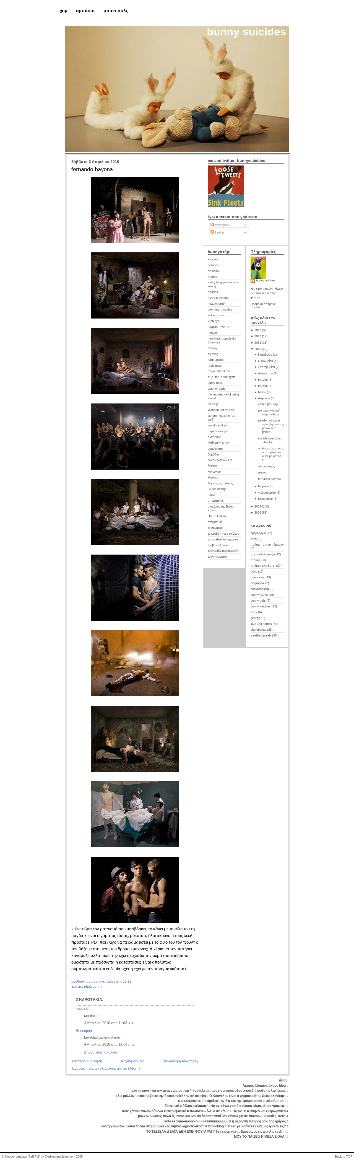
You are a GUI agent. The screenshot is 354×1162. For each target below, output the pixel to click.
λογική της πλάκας (220, 483)
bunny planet (259, 594)
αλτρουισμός (266, 466)
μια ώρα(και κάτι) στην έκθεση (269, 412)
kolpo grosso (216, 315)
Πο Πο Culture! (218, 516)
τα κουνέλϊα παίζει (263, 554)
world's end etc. (218, 425)
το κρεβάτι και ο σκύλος (223, 533)
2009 (257, 506)
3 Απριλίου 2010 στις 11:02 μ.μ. (109, 1023)
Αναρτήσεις (221, 225)
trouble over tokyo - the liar (270, 440)
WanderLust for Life (221, 410)
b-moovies (258, 577)
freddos (213, 292)
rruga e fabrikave (219, 371)
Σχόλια (219, 232)
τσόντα (255, 560)
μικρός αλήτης (217, 489)
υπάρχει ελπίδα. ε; (263, 565)
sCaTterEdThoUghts (222, 377)
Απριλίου (264, 398)
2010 (257, 349)
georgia (256, 618)
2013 (257, 330)
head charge (216, 303)
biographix (257, 583)
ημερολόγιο (258, 533)
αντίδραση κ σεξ (218, 442)
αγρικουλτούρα (218, 431)
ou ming (213, 354)
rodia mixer (215, 365)
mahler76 (83, 1009)
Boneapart (84, 1031)
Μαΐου (262, 392)
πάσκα (262, 472)
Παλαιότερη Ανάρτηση (180, 1061)
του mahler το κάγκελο (223, 539)
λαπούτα (213, 477)
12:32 (127, 982)
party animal (216, 359)
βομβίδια (213, 454)
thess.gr (213, 404)
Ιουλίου (263, 379)
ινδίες (254, 538)
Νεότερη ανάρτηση (87, 1061)
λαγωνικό (214, 471)
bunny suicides (246, 32)
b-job (254, 571)
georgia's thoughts (220, 309)
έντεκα (212, 465)
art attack (214, 271)
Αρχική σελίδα (132, 1061)
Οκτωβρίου (265, 361)
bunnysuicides (265, 280)
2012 (257, 336)
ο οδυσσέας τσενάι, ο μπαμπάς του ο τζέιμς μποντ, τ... (271, 454)
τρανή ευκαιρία (217, 556)
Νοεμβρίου (265, 354)
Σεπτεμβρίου (266, 367)
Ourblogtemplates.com (60, 1156)
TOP (349, 1156)
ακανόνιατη (215, 448)
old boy (212, 348)
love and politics (261, 623)
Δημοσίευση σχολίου (100, 1052)
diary (254, 612)
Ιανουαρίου (265, 498)
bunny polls (258, 600)
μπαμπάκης (215, 500)
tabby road (215, 382)
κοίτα (76, 929)
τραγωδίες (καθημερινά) (224, 550)
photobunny (93, 986)
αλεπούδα (214, 437)
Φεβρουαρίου (267, 492)
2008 (257, 512)
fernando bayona (92, 169)
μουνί (211, 494)
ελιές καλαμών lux (220, 460)
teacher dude (216, 388)
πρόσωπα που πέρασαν (267, 544)
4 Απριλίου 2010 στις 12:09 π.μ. (109, 1044)
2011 (257, 342)
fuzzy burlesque (218, 297)
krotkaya (214, 321)
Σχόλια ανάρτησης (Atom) (117, 1068)
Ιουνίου (263, 385)
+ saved (213, 259)
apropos (213, 265)
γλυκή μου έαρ (268, 404)
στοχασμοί (215, 522)
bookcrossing (260, 589)
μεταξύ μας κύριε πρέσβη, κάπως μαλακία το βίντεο (271, 426)
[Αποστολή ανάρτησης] (132, 982)
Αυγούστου (265, 373)
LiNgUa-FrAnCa (218, 326)
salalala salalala (261, 635)
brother (212, 276)
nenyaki (213, 332)
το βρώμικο (215, 527)
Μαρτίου (263, 486)
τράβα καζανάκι (218, 545)
